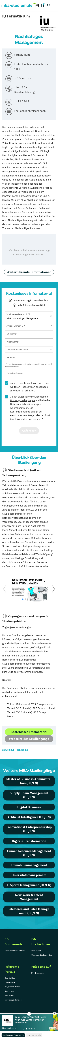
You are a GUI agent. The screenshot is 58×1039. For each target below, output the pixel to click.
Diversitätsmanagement (29, 875)
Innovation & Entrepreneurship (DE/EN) (29, 829)
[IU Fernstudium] (48, 23)
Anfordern (29, 431)
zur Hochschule (34, 1035)
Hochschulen (28, 386)
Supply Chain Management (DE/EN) (29, 795)
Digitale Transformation (29, 841)
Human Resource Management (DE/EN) (29, 853)
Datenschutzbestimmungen (25, 404)
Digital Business (29, 807)
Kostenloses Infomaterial (13, 1035)
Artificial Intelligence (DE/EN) (29, 817)
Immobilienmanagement (29, 865)
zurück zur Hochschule (15, 749)
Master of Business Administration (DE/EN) (29, 781)
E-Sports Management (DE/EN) (29, 885)
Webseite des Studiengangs (29, 739)
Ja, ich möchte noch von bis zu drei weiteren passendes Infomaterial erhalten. (29, 386)
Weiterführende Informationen (29, 272)
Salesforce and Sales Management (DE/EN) (29, 911)
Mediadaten (36, 950)
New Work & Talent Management (29, 897)
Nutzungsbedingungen (22, 400)
